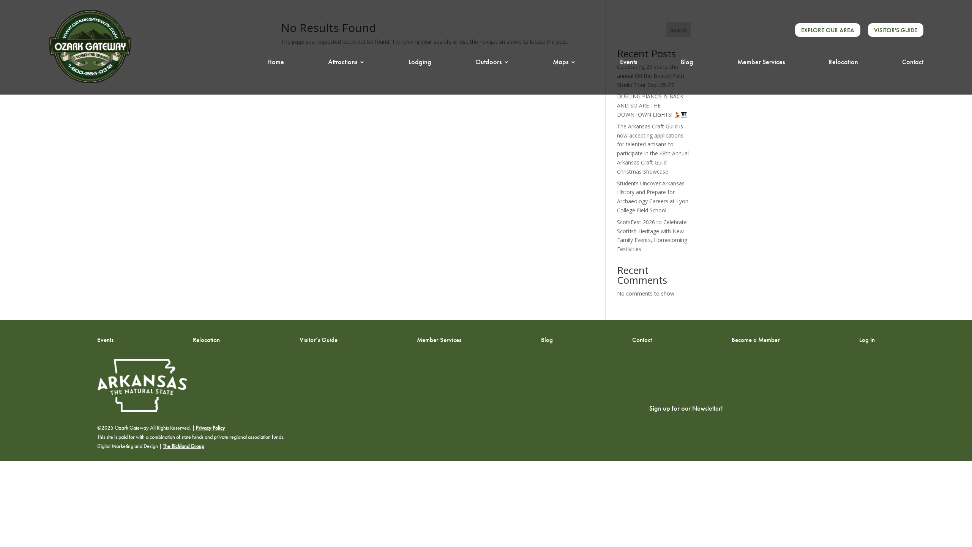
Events (628, 62)
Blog (687, 62)
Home (275, 62)
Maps (560, 62)
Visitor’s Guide (319, 339)
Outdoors (488, 62)
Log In (867, 339)
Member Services (761, 62)
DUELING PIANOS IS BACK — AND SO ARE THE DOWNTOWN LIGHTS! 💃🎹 (654, 105)
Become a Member (756, 339)
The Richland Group (183, 446)
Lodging (420, 62)
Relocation (843, 62)
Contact (912, 62)
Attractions (342, 62)
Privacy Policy (210, 428)
